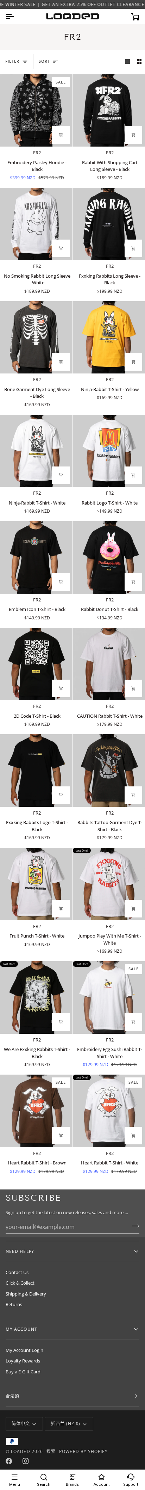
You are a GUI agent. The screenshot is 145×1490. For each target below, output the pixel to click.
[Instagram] (26, 1461)
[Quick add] (61, 135)
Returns (14, 1304)
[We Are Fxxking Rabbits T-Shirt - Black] (36, 997)
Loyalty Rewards (23, 1361)
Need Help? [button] (20, 1251)
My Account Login (24, 1350)
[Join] (133, 1226)
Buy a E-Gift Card (23, 1371)
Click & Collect (20, 1283)
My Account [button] (21, 1329)
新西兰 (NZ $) (65, 1424)
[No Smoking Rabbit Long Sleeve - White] (36, 224)
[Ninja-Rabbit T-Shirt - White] (36, 451)
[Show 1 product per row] (127, 61)
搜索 (51, 1451)
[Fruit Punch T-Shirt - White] (36, 884)
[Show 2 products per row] (139, 61)
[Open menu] (16, 16)
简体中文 (21, 1424)
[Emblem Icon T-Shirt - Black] (36, 557)
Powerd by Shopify (83, 1451)
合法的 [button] (12, 1396)
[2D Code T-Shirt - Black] (36, 664)
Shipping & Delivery (26, 1294)
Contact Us (17, 1272)
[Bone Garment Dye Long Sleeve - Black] (36, 337)
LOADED (20, 1451)
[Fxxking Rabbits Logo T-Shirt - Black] (36, 770)
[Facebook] (9, 1461)
